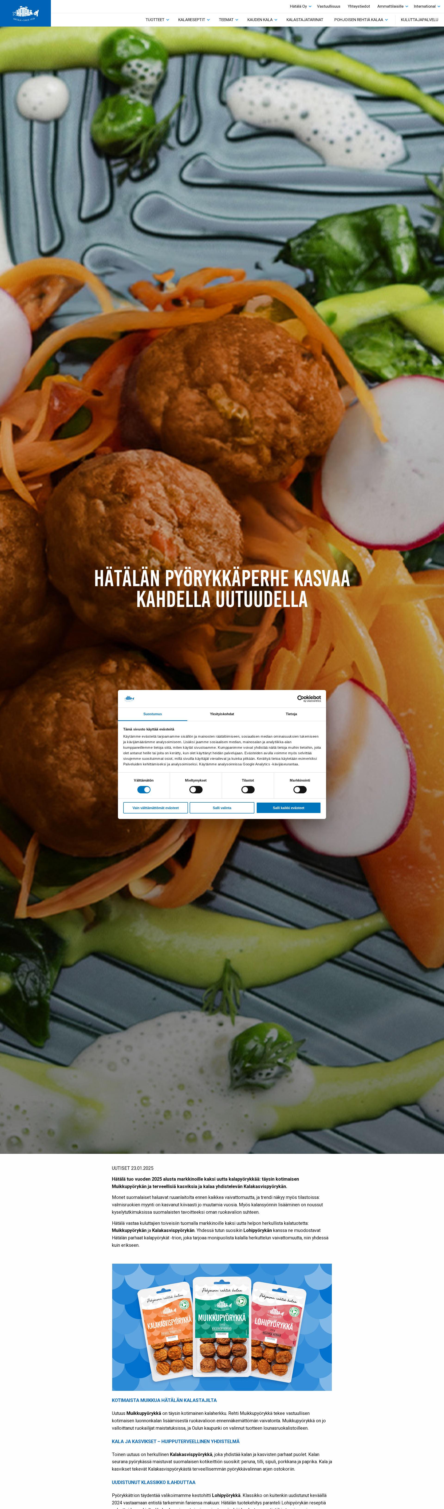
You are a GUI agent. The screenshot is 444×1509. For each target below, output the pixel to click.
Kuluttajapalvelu (419, 19)
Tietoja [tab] (291, 714)
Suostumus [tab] (152, 714)
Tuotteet (155, 19)
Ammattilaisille (390, 6)
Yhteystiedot (359, 6)
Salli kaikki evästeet (288, 808)
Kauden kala (260, 19)
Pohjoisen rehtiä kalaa (358, 19)
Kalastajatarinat (305, 19)
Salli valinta (222, 808)
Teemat (226, 19)
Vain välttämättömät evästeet (156, 808)
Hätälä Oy (298, 6)
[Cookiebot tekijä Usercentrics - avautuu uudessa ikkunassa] (301, 698)
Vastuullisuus (328, 6)
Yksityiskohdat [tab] (222, 714)
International (425, 6)
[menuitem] (299, 6)
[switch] (196, 789)
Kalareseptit (191, 19)
